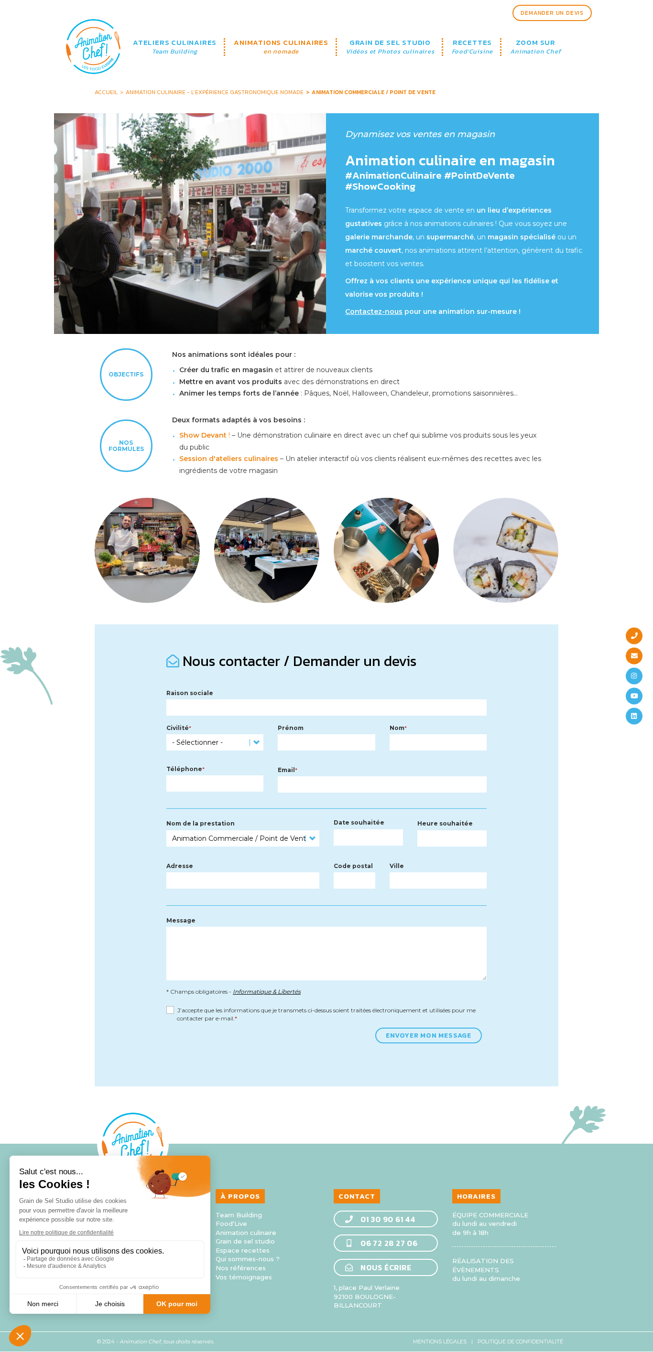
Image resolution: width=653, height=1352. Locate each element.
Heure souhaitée (445, 823)
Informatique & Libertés (267, 991)
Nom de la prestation (200, 823)
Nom (397, 727)
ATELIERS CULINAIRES (175, 47)
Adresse (179, 865)
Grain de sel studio (245, 1241)
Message (181, 920)
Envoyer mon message (428, 1035)
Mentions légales (440, 1341)
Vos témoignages (244, 1277)
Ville (397, 865)
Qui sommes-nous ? (248, 1259)
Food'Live (231, 1223)
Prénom (291, 727)
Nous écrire (385, 1267)
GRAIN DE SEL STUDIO (390, 47)
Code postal (353, 865)
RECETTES (472, 47)
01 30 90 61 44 (387, 1219)
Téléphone (184, 769)
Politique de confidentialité (520, 1341)
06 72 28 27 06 (388, 1243)
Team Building (239, 1215)
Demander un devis (552, 13)
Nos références (241, 1268)
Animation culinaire (246, 1232)
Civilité (177, 727)
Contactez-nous (374, 311)
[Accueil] (93, 39)
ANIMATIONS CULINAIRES (281, 47)
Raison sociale (189, 693)
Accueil (106, 92)
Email (286, 769)
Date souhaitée (359, 822)
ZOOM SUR (535, 47)
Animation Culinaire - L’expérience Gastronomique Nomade (215, 92)
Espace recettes (243, 1250)
